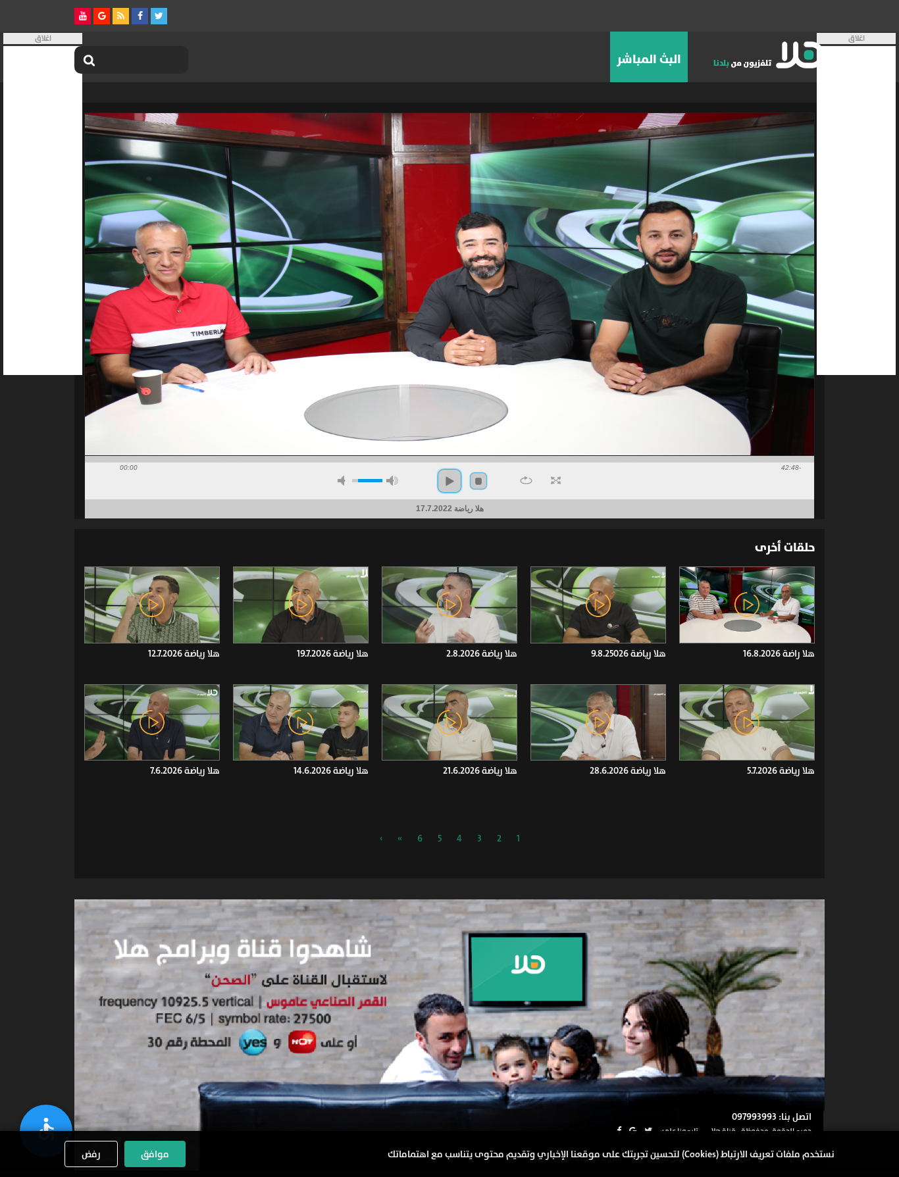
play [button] (449, 481)
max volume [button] (392, 481)
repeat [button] (526, 480)
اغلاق (856, 38)
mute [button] (343, 481)
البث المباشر (649, 59)
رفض (91, 1154)
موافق (155, 1154)
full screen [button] (556, 480)
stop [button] (478, 481)
